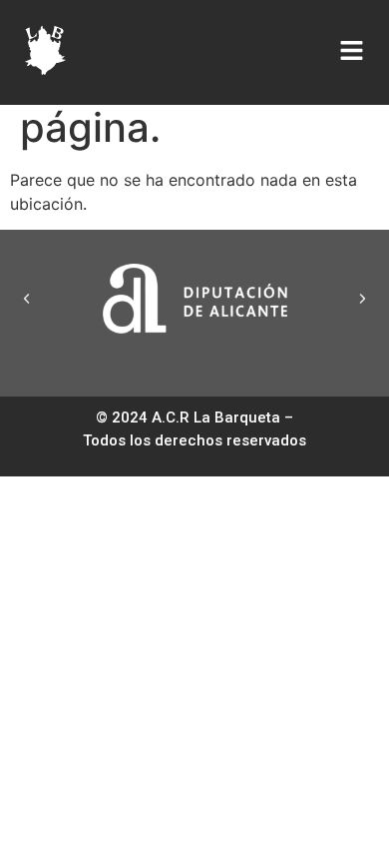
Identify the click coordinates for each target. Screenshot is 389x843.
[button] (26, 298)
